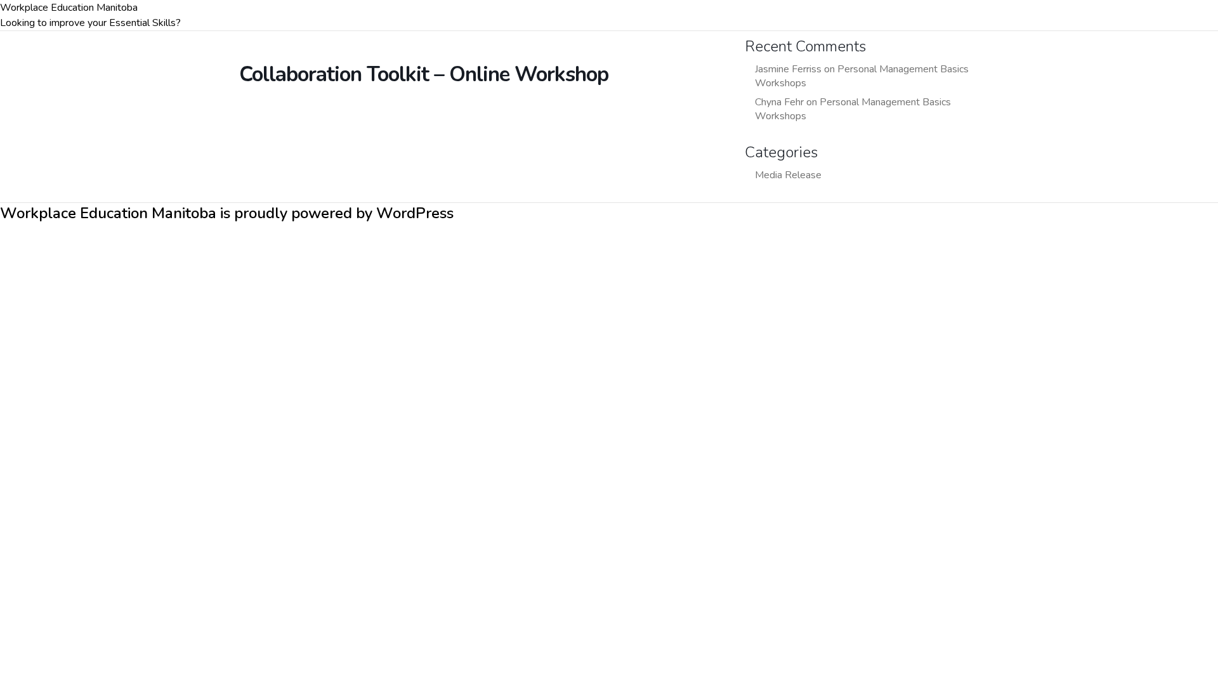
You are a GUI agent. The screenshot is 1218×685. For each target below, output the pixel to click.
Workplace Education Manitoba (69, 8)
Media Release (788, 175)
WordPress (415, 213)
